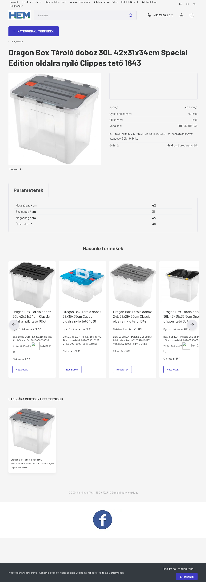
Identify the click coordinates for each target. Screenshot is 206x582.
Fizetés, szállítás (32, 2)
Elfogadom (187, 576)
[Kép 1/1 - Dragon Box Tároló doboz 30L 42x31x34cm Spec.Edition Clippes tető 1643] (54, 118)
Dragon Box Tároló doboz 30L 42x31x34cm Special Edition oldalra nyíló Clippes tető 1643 (32, 463)
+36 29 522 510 (163, 15)
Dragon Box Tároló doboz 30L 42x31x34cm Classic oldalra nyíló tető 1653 (31, 316)
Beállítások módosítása (178, 569)
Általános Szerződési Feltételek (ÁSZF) (116, 2)
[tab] (28, 190)
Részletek (22, 369)
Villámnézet (32, 285)
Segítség (15, 5)
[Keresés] (131, 15)
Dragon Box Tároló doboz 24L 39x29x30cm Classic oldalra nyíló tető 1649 (132, 316)
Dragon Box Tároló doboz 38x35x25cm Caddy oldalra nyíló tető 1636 (82, 316)
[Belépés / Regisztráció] (181, 15)
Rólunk (14, 2)
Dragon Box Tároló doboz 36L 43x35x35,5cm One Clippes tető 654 (182, 316)
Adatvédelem (149, 2)
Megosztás (16, 169)
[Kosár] (192, 15)
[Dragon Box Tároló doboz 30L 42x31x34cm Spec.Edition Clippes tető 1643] (32, 431)
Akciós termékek (80, 2)
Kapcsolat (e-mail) (55, 2)
